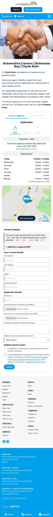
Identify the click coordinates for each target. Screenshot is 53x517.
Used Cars (6, 415)
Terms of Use (33, 433)
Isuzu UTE (6, 386)
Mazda (5, 389)
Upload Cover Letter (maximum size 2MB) (21, 314)
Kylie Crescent (37, 116)
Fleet (30, 394)
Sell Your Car (7, 419)
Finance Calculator (35, 406)
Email (6, 274)
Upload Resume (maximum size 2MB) (19, 305)
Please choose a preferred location (19, 336)
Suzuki (5, 396)
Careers (31, 421)
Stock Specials (8, 427)
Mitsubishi (6, 393)
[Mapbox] (8, 219)
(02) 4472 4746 (29, 146)
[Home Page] (26, 3)
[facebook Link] (4, 441)
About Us (31, 418)
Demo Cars (6, 412)
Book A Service (33, 9)
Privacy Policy (34, 359)
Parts (30, 386)
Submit (9, 367)
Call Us (16, 9)
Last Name (9, 265)
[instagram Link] (7, 441)
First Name (9, 256)
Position (8, 296)
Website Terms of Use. (35, 362)
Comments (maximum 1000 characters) (19, 323)
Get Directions (26, 218)
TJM (4, 400)
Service (5, 435)
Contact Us (32, 414)
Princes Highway (17, 116)
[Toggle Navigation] (49, 16)
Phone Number (10, 283)
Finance (31, 402)
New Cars (6, 408)
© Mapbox (46, 221)
